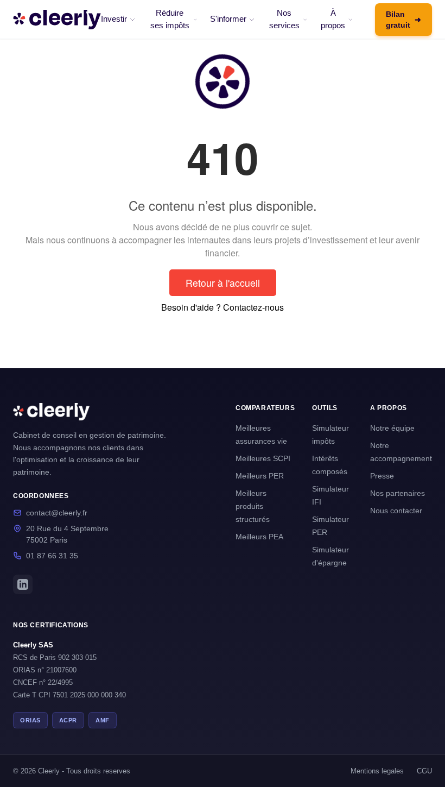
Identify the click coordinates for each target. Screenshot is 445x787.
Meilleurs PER (260, 475)
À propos (333, 19)
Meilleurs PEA (259, 536)
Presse (382, 475)
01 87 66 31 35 (52, 555)
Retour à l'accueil (223, 282)
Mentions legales (377, 771)
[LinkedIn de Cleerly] (23, 584)
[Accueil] (57, 19)
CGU (424, 771)
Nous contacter (396, 510)
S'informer (228, 18)
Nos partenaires (397, 493)
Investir (114, 18)
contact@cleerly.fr (56, 512)
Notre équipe (392, 428)
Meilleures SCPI (263, 458)
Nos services (284, 19)
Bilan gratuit (403, 19)
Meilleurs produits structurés (253, 506)
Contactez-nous (253, 307)
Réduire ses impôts (169, 19)
